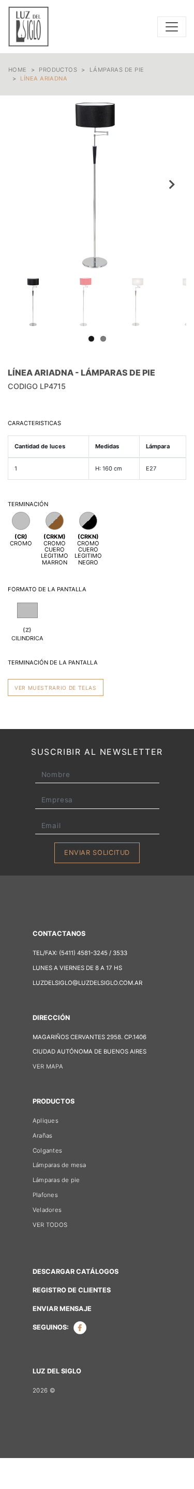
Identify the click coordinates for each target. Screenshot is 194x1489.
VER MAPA (48, 1066)
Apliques (45, 1120)
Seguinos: (51, 1327)
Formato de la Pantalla (47, 589)
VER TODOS (50, 1224)
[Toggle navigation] (171, 27)
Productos (58, 69)
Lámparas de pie (116, 69)
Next (170, 184)
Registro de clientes (72, 1290)
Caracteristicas (34, 423)
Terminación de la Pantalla (53, 662)
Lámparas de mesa (59, 1165)
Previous (23, 184)
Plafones (45, 1195)
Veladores (47, 1209)
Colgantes (47, 1150)
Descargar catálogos (75, 1271)
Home (17, 69)
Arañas (42, 1135)
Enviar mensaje (62, 1309)
